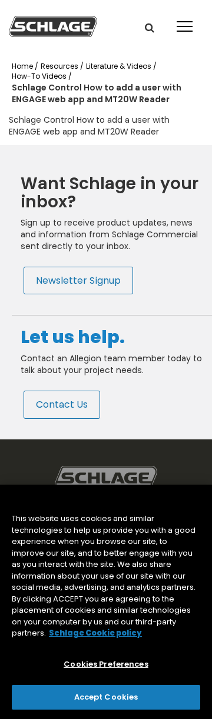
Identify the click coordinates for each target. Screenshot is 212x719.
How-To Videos (40, 76)
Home (23, 66)
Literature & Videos (119, 66)
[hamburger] (182, 17)
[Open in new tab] (53, 26)
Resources (60, 66)
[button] (149, 28)
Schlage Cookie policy (95, 633)
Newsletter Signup (78, 280)
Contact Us (62, 404)
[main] (106, 602)
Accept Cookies (106, 697)
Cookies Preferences (106, 664)
